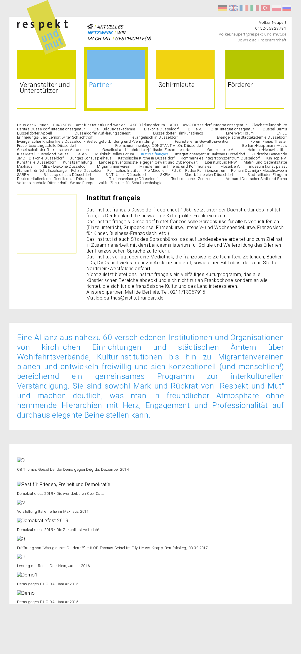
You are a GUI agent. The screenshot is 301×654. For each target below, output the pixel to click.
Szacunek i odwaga (276, 8)
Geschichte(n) (133, 38)
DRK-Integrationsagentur (232, 129)
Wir (121, 33)
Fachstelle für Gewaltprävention (202, 141)
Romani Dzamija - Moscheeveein (259, 170)
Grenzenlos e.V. (220, 149)
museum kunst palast (268, 166)
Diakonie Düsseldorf (161, 129)
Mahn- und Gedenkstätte (265, 162)
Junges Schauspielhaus (91, 158)
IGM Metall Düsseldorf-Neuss (43, 154)
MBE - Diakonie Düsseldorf (65, 166)
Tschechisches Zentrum (192, 178)
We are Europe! (83, 183)
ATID (174, 125)
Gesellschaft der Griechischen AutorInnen (53, 149)
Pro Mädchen (155, 170)
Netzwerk (100, 33)
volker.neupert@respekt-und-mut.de (252, 34)
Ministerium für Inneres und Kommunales (175, 166)
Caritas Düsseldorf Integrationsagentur (51, 129)
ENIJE (282, 133)
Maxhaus (25, 166)
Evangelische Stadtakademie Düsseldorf (252, 137)
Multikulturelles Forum (114, 154)
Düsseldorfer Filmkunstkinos (178, 133)
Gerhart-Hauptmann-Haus (264, 145)
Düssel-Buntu (275, 129)
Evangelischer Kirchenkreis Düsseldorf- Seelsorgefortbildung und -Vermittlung (85, 141)
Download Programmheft (262, 40)
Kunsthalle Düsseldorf (36, 162)
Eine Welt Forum (240, 133)
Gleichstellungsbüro (269, 125)
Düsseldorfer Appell (34, 133)
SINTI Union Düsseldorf (126, 174)
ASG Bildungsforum (147, 125)
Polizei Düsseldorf (87, 170)
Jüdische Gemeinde (269, 154)
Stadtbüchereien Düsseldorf (209, 174)
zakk (103, 183)
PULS (176, 170)
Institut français (154, 154)
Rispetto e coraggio (255, 8)
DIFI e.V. (195, 129)
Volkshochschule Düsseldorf (41, 183)
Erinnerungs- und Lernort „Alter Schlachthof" (55, 137)
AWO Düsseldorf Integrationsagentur (215, 125)
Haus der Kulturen (33, 125)
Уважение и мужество (287, 8)
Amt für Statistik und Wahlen (101, 125)
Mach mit (99, 38)
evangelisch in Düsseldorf (155, 137)
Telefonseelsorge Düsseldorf (133, 178)
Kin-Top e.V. (276, 158)
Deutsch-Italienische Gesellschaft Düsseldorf (56, 178)
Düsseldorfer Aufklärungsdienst (103, 133)
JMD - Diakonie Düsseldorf (40, 158)
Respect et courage (244, 8)
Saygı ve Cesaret (265, 8)
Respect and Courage (233, 8)
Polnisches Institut (123, 170)
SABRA (23, 174)
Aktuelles (110, 27)
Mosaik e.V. (230, 166)
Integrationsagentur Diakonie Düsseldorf (210, 154)
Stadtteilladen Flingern (267, 174)
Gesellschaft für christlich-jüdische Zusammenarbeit (148, 149)
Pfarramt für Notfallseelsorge (42, 170)
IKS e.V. (82, 154)
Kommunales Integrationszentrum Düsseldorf (220, 158)
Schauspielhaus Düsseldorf (67, 174)
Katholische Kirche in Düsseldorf (146, 158)
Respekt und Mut (222, 8)
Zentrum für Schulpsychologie (136, 183)
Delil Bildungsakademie (114, 129)
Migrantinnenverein (114, 166)
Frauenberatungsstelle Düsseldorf (46, 145)
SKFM (165, 174)
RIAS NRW (62, 125)
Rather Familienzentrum (206, 170)
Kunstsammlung (77, 162)
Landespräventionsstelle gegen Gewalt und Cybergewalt (148, 162)
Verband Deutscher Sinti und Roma (256, 178)
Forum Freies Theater (268, 141)
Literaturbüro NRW (221, 162)
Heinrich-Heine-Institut (267, 149)
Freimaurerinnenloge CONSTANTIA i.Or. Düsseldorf (159, 145)
